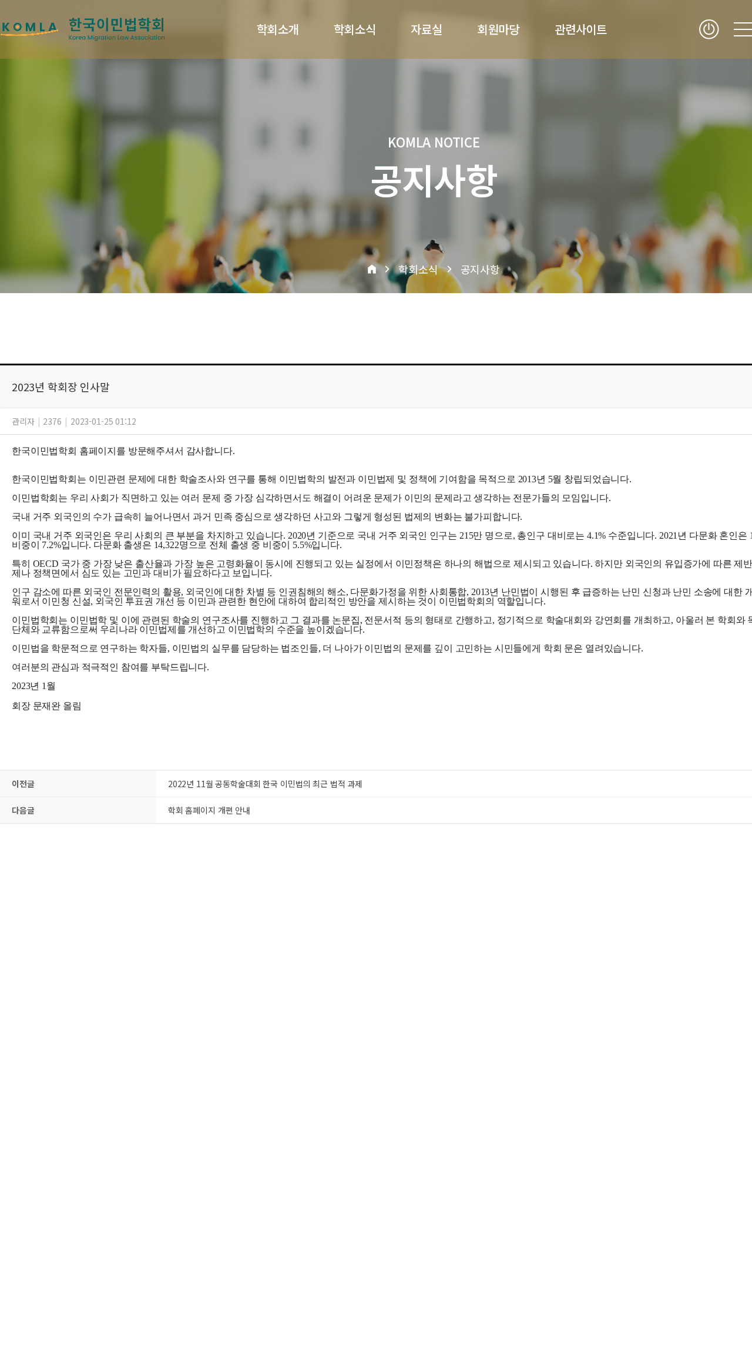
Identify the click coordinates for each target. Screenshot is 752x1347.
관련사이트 (581, 29)
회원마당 (498, 29)
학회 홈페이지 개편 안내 (209, 810)
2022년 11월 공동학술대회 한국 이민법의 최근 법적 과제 (265, 784)
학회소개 (277, 29)
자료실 (426, 29)
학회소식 (354, 29)
